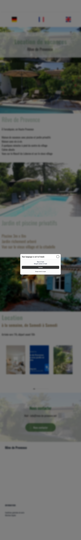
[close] (58, 256)
